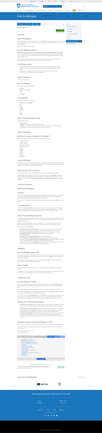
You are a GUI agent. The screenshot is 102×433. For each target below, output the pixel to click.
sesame (21, 114)
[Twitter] (48, 415)
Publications (69, 29)
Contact (54, 409)
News (68, 24)
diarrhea (21, 155)
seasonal (25, 162)
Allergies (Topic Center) (27, 339)
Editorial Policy (32, 364)
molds (21, 91)
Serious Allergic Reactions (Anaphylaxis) (27, 348)
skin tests (37, 267)
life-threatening (43, 42)
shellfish (21, 107)
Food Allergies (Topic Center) (28, 341)
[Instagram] (51, 415)
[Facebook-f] (45, 415)
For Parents (20, 24)
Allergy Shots (25, 351)
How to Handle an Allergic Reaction (30, 342)
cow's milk (22, 102)
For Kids (28, 24)
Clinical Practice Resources (72, 33)
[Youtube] (57, 415)
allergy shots (41, 296)
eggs (21, 104)
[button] (14, 386)
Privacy (48, 409)
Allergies (19, 41)
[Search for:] (73, 6)
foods (59, 42)
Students (68, 38)
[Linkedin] (54, 415)
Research (69, 36)
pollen (21, 89)
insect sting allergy (23, 122)
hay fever (28, 89)
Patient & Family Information (73, 41)
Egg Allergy (24, 355)
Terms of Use (40, 409)
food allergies (30, 100)
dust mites (22, 88)
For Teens (36, 24)
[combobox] (59, 24)
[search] (73, 6)
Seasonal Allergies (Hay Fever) (28, 350)
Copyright (49, 364)
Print (25, 27)
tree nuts (21, 109)
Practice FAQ (69, 31)
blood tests (19, 269)
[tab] (62, 337)
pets (21, 92)
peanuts (21, 108)
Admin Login (61, 409)
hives (58, 125)
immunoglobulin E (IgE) (24, 55)
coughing (21, 149)
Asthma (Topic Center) (27, 346)
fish (20, 105)
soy (20, 111)
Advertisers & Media (71, 43)
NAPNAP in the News (71, 26)
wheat (21, 112)
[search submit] (83, 6)
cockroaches (22, 94)
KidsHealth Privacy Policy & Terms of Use (41, 364)
